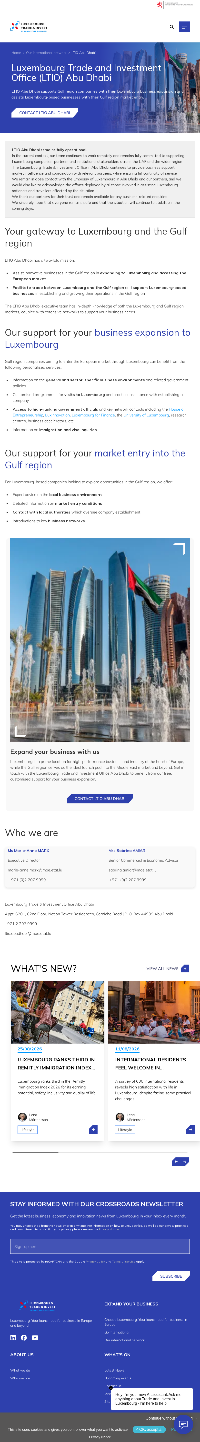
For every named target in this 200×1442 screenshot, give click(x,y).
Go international (116, 1332)
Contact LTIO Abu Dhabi (44, 112)
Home (16, 52)
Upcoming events (117, 1378)
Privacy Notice (109, 1229)
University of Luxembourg (146, 415)
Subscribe (171, 1276)
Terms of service (123, 1261)
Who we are (20, 1378)
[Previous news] (176, 1161)
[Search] (171, 27)
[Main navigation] (184, 26)
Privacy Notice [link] (100, 1437)
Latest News (114, 1370)
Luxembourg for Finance (93, 415)
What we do (20, 1370)
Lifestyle (27, 1129)
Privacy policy (95, 1261)
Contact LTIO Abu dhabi (100, 798)
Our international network (46, 52)
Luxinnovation (57, 415)
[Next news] (184, 1161)
